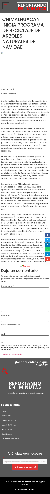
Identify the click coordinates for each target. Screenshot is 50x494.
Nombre (5, 316)
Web (3, 334)
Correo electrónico (10, 325)
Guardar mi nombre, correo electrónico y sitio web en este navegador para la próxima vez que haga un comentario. (25, 347)
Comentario (7, 286)
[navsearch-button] (4, 370)
